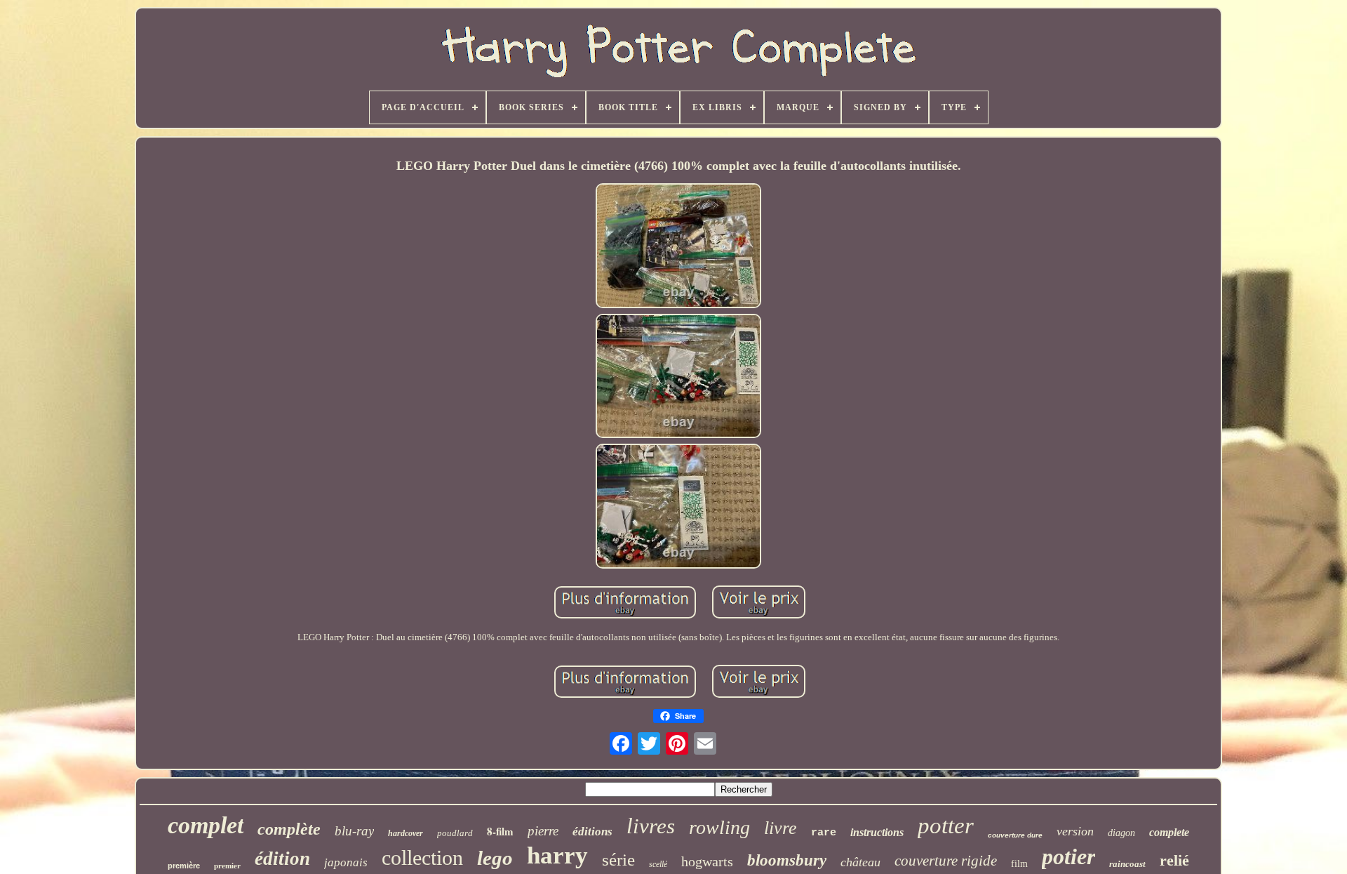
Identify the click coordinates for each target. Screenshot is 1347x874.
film (1019, 864)
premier (227, 865)
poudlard (455, 833)
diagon (1121, 833)
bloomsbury (786, 860)
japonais (346, 862)
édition (282, 858)
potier (1068, 856)
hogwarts (707, 861)
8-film (500, 831)
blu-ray (354, 830)
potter (946, 825)
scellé (658, 864)
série (618, 859)
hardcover (405, 833)
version (1075, 831)
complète (289, 829)
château (860, 862)
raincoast (1127, 864)
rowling (719, 827)
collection (422, 857)
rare (823, 833)
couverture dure (1015, 835)
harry (557, 855)
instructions (877, 832)
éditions (592, 831)
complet (205, 825)
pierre (543, 830)
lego (495, 858)
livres (650, 826)
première (184, 865)
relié (1174, 860)
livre (780, 828)
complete (1169, 832)
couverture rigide (945, 860)
